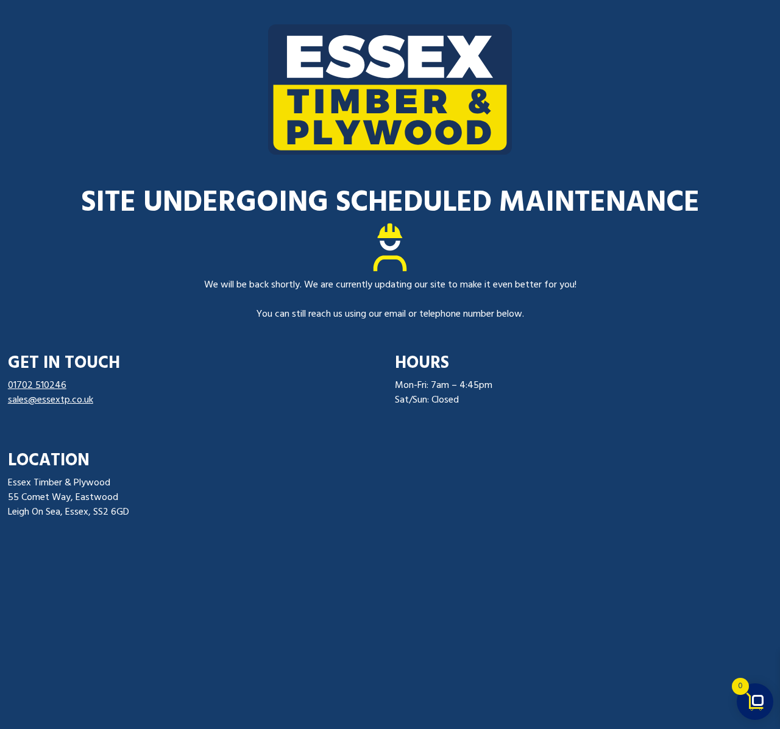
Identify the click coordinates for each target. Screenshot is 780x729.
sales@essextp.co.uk (50, 400)
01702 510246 (37, 385)
